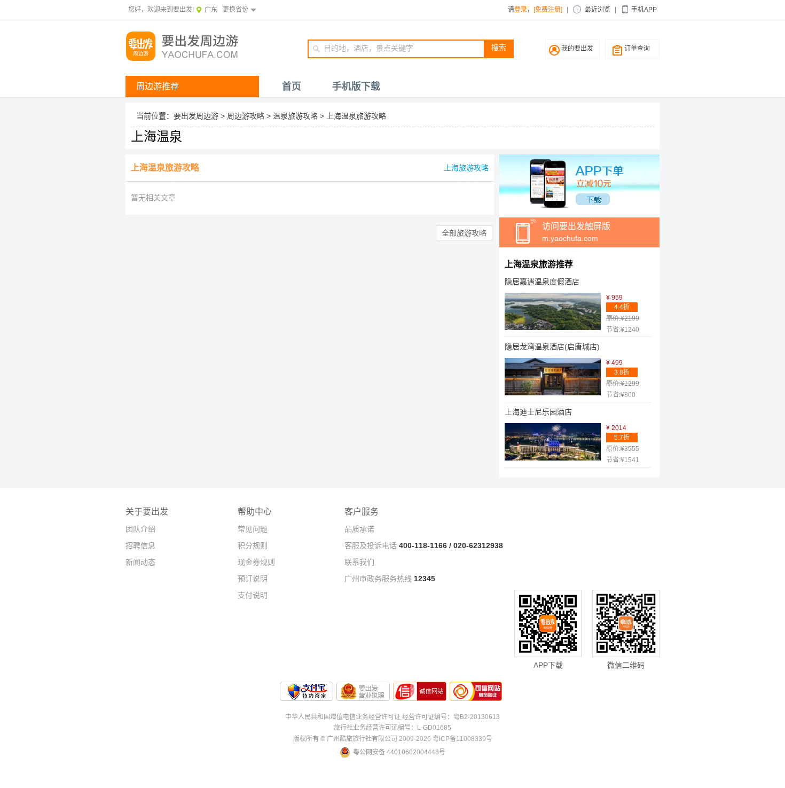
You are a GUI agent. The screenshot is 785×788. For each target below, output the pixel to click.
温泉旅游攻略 (295, 116)
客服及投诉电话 (370, 545)
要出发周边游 (196, 116)
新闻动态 (140, 562)
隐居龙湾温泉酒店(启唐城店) (552, 346)
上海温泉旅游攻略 (356, 116)
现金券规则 (256, 562)
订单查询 (637, 48)
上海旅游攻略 (466, 167)
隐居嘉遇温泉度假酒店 (542, 281)
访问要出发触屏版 (576, 232)
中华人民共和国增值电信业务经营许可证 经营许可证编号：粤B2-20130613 (392, 717)
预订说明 (253, 578)
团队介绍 (140, 529)
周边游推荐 (157, 86)
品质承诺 (359, 529)
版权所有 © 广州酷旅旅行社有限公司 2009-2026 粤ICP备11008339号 (392, 739)
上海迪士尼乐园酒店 (538, 412)
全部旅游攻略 (464, 233)
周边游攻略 (245, 116)
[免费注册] (547, 9)
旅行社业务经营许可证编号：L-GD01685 (392, 727)
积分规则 (253, 545)
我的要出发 (577, 48)
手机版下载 (356, 86)
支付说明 (253, 595)
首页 (291, 86)
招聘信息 (140, 545)
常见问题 (253, 529)
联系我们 (359, 562)
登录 (520, 9)
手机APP (644, 9)
